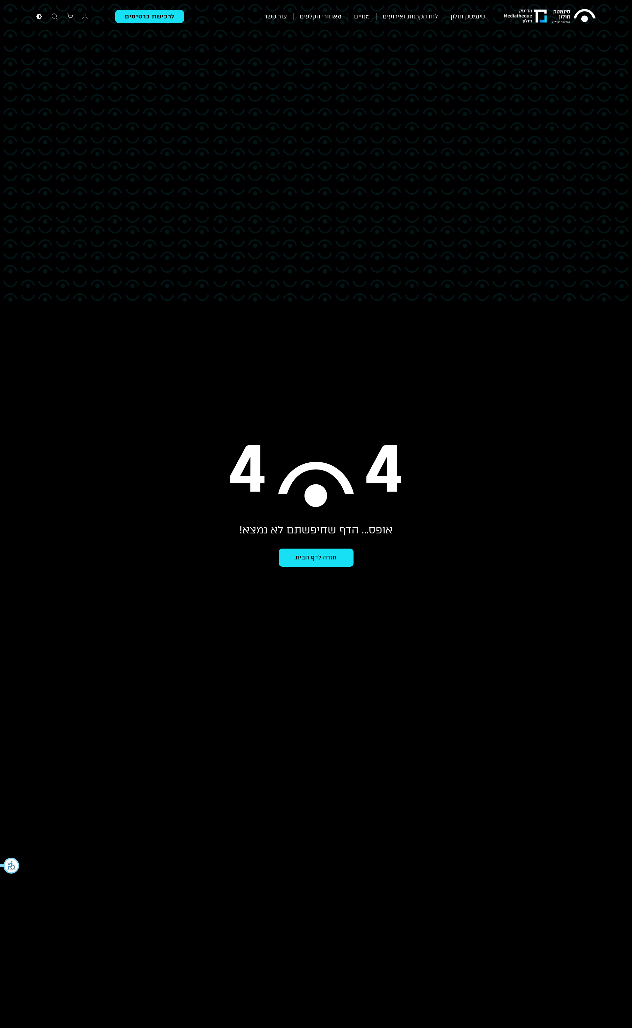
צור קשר (275, 16)
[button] (10, 865)
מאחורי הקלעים (320, 16)
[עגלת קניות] (70, 16)
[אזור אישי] (85, 16)
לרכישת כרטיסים (149, 16)
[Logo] (574, 16)
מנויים (362, 16)
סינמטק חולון (467, 16)
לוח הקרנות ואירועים (410, 16)
